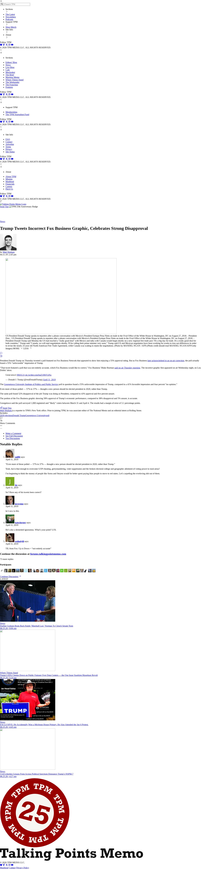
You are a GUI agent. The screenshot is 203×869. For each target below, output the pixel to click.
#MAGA (21, 375)
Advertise (10, 144)
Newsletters (11, 17)
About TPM (11, 176)
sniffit (17, 457)
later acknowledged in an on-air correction (165, 360)
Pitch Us (9, 189)
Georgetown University (35, 415)
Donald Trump (19, 415)
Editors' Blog (11, 62)
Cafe (8, 70)
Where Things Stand (14, 80)
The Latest (10, 14)
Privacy (9, 149)
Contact (9, 142)
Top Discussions (13, 438)
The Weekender (12, 82)
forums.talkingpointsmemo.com (48, 553)
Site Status (10, 152)
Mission (9, 179)
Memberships (11, 112)
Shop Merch (11, 27)
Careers (9, 186)
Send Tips (4, 206)
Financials (10, 184)
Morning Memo (12, 77)
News (8, 65)
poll (47, 415)
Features (9, 87)
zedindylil (19, 541)
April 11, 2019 (49, 379)
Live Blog (10, 67)
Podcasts (9, 19)
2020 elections (6, 415)
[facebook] (4, 45)
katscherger (20, 522)
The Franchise (12, 85)
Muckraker (10, 72)
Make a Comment (13, 433)
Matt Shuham (9, 252)
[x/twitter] (7, 45)
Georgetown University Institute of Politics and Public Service (31, 384)
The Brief (10, 75)
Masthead (10, 181)
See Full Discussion (14, 436)
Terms (8, 147)
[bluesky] (1, 45)
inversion (19, 504)
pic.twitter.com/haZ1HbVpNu (38, 375)
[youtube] (12, 45)
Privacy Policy (22, 868)
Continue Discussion (9, 576)
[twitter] (7, 865)
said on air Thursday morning (127, 368)
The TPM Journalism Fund (17, 114)
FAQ (8, 139)
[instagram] (9, 45)
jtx (16, 485)
